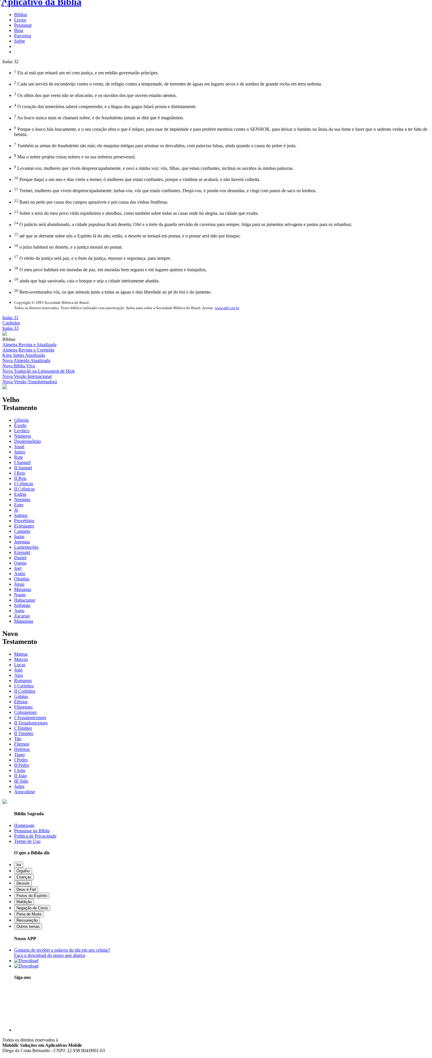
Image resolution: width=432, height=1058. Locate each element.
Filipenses (23, 706)
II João (20, 775)
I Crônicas (23, 483)
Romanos (23, 680)
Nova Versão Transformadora (29, 381)
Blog (18, 30)
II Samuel (23, 467)
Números (22, 435)
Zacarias (22, 615)
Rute (18, 457)
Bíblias (20, 14)
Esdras (20, 494)
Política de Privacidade (35, 835)
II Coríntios (24, 691)
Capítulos (11, 322)
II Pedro (21, 765)
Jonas (19, 584)
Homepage (24, 825)
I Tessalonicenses (30, 717)
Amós (19, 573)
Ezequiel (22, 552)
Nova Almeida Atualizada (26, 360)
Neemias (22, 499)
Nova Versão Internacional (27, 376)
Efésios (21, 701)
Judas (19, 786)
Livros (20, 19)
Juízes (19, 451)
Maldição (24, 902)
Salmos (21, 515)
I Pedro (21, 759)
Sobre (19, 40)
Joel (17, 568)
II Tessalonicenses (31, 722)
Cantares (22, 531)
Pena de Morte (28, 914)
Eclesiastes (24, 525)
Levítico (21, 430)
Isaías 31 (10, 317)
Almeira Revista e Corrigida (28, 349)
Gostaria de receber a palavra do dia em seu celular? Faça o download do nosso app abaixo (62, 952)
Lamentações (26, 547)
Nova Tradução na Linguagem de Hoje (38, 371)
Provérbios (24, 520)
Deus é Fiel (26, 889)
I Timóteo (23, 728)
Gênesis (21, 420)
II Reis (20, 478)
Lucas (19, 664)
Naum (20, 594)
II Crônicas (24, 488)
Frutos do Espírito (31, 895)
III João (21, 781)
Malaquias (23, 621)
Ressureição (27, 920)
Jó (16, 510)
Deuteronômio (27, 441)
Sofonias (22, 605)
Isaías (19, 536)
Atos (18, 675)
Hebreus (22, 749)
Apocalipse (24, 791)
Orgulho (23, 871)
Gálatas (21, 696)
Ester (19, 504)
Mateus (21, 654)
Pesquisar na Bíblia (32, 830)
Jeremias (22, 541)
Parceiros (22, 35)
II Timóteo (24, 733)
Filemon (21, 743)
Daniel (20, 557)
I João (19, 770)
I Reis (19, 473)
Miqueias (22, 589)
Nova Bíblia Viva (18, 365)
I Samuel (22, 462)
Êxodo (20, 425)
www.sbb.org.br (227, 308)
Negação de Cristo (32, 908)
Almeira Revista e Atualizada (29, 344)
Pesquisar (23, 25)
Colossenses (25, 712)
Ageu (19, 610)
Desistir (22, 883)
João (18, 669)
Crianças (23, 877)
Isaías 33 (10, 328)
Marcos (21, 659)
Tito (17, 738)
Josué (19, 446)
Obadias (21, 578)
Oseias (20, 562)
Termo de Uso (27, 841)
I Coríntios (24, 685)
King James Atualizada (23, 355)
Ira (18, 865)
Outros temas (28, 926)
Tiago (19, 754)
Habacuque (24, 599)
